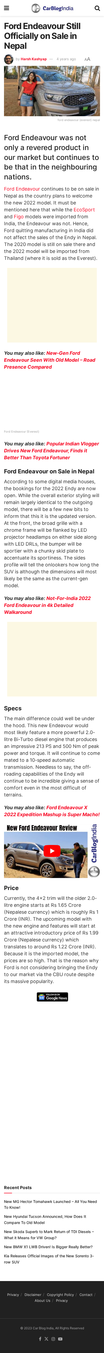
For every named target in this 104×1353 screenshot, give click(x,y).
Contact (86, 1294)
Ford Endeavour (22, 189)
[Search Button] (97, 8)
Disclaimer (33, 1294)
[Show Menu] (6, 8)
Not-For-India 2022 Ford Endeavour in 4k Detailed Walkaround (47, 605)
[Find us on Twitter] (46, 1339)
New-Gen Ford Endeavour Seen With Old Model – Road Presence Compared (49, 360)
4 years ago (66, 59)
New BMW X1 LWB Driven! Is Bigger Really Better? (48, 1247)
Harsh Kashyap (34, 59)
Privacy (13, 1294)
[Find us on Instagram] (53, 1339)
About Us (42, 1301)
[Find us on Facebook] (40, 1339)
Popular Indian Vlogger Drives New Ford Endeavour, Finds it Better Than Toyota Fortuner (51, 450)
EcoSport (84, 209)
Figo (19, 216)
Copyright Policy (60, 1294)
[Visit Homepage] (52, 8)
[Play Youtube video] (52, 851)
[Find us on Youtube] (60, 1339)
